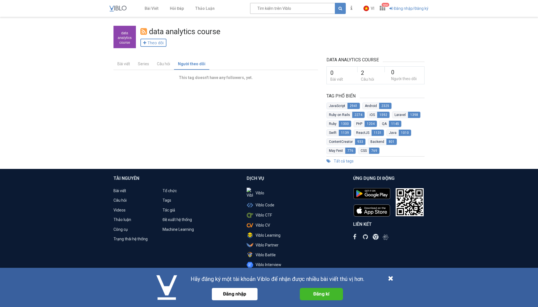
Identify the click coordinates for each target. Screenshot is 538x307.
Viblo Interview (268, 264)
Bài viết (123, 64)
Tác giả (169, 210)
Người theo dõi (191, 64)
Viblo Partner (267, 245)
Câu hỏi (163, 64)
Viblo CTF (264, 215)
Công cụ (120, 229)
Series (143, 64)
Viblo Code (265, 205)
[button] (369, 8)
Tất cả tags (343, 161)
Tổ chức (170, 191)
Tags (167, 200)
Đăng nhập (234, 294)
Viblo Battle (266, 255)
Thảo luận (122, 219)
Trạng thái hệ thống (130, 239)
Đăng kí (321, 294)
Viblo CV (263, 225)
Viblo (260, 193)
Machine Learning (178, 229)
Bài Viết (152, 8)
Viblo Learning (268, 235)
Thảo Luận (205, 8)
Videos (119, 210)
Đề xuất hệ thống (177, 219)
